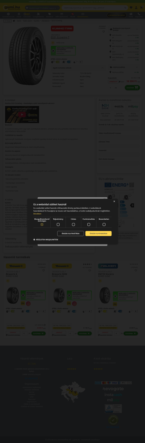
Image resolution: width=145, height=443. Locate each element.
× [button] (114, 201)
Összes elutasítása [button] (70, 233)
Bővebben (37, 214)
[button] (45, 239)
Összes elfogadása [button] (98, 233)
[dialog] (72, 221)
